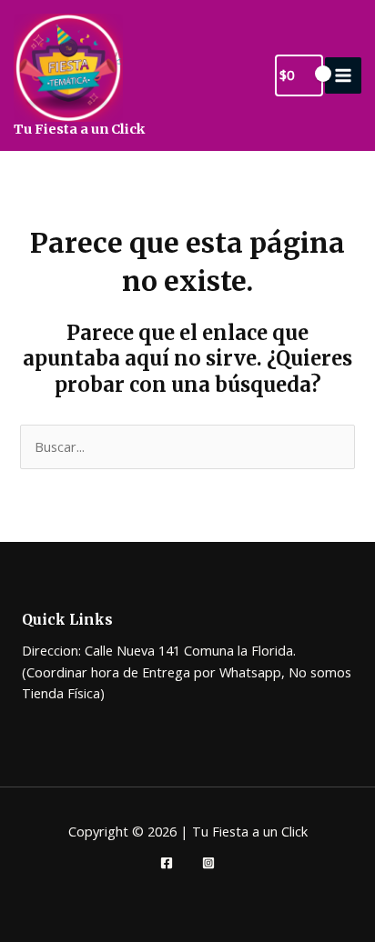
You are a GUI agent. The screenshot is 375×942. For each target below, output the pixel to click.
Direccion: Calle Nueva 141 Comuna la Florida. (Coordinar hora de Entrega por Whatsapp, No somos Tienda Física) (186, 671)
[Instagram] (208, 863)
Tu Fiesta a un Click (79, 129)
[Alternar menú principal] (343, 75)
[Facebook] (166, 863)
